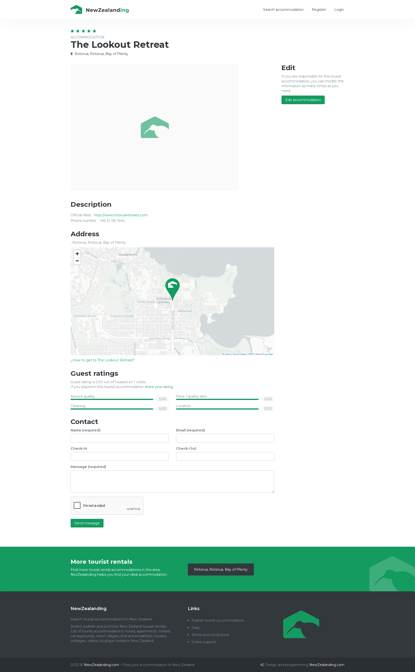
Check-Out (186, 448)
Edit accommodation (303, 100)
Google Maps (267, 354)
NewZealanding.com (101, 665)
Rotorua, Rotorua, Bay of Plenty (221, 569)
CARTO (251, 354)
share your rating (159, 387)
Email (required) (190, 430)
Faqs (195, 627)
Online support (203, 642)
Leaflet (227, 354)
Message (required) (88, 467)
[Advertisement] (313, 186)
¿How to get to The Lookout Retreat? (103, 360)
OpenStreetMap (239, 354)
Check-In (79, 448)
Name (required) (85, 430)
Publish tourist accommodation (217, 620)
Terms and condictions (210, 635)
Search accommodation (283, 9)
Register (319, 9)
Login (339, 9)
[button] (172, 289)
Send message (87, 523)
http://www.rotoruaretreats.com (121, 215)
